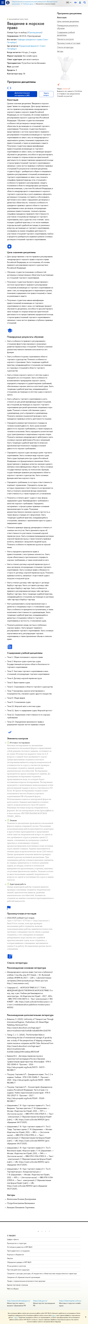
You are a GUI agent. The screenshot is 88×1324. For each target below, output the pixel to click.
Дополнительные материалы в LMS (22, 94)
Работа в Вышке (13, 1289)
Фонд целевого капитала (16, 1266)
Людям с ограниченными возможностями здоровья (26, 1281)
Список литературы (65, 47)
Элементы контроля (65, 39)
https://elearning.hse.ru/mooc (70, 1301)
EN (70, 2)
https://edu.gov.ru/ (40, 1301)
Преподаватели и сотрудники (18, 1251)
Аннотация (61, 17)
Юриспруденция (34, 32)
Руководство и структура (16, 1243)
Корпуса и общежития (15, 1254)
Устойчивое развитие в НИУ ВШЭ (19, 1247)
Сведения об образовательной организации (23, 1277)
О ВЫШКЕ (11, 1235)
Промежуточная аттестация (68, 43)
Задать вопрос (46, 94)
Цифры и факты (13, 1239)
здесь (54, 1315)
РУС (67, 2)
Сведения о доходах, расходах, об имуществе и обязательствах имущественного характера (42, 1273)
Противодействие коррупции (18, 1270)
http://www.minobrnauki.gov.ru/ (18, 1301)
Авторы (60, 51)
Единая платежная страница (17, 1285)
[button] (38, 1231)
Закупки (10, 1258)
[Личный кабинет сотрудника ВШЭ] (80, 2)
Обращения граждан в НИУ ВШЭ (19, 1262)
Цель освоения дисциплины (68, 21)
